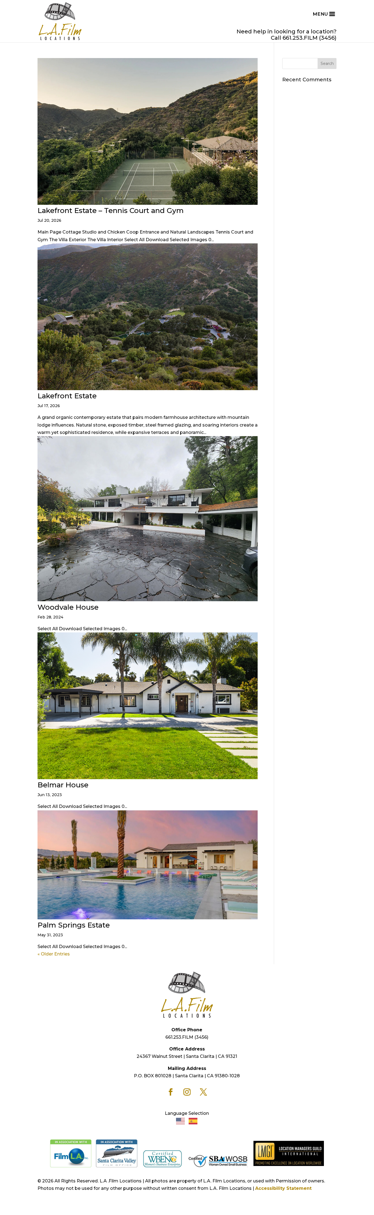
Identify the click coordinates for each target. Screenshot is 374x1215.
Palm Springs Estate (74, 925)
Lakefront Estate (67, 395)
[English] (180, 1120)
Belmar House (63, 785)
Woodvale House (68, 607)
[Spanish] (193, 1120)
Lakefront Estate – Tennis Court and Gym (111, 210)
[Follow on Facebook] (170, 1092)
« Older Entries (54, 954)
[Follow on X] (203, 1092)
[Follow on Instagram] (187, 1092)
